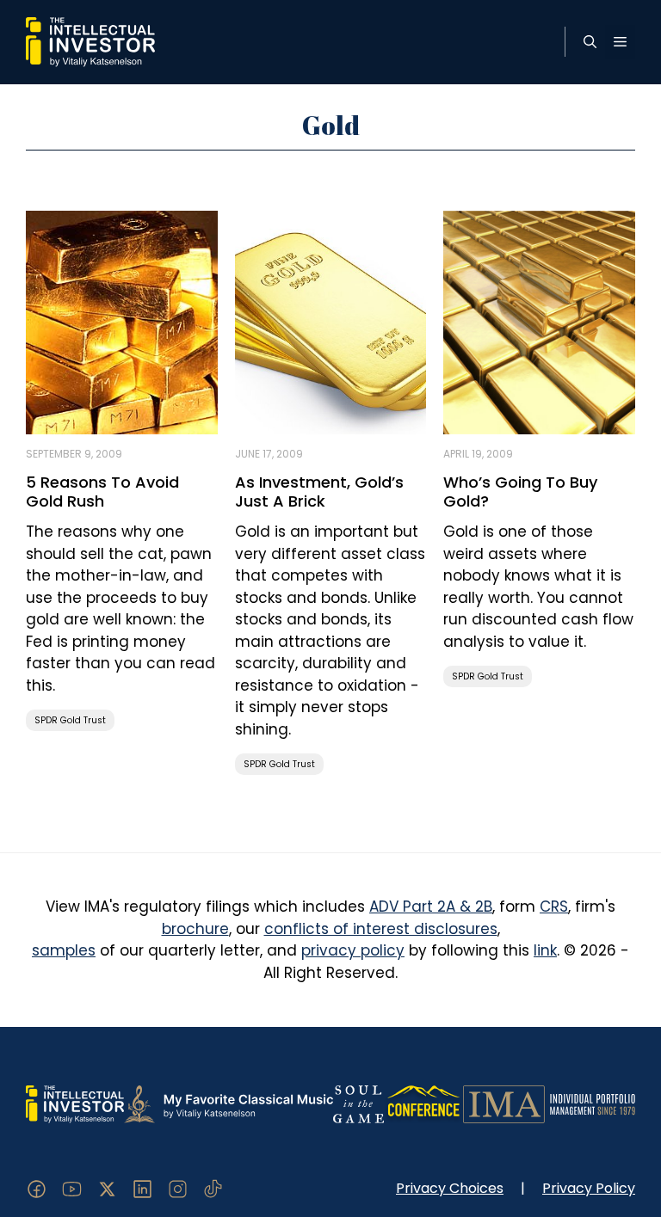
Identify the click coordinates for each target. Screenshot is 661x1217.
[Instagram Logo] (177, 1187)
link (545, 950)
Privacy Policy (588, 1188)
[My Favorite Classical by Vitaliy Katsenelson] (229, 1103)
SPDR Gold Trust (70, 720)
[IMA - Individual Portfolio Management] (549, 1103)
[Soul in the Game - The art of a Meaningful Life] (358, 1103)
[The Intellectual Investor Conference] (423, 1103)
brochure (195, 929)
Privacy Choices (449, 1188)
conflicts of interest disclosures (380, 929)
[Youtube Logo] (72, 1187)
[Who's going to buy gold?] (539, 320)
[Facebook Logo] (36, 1187)
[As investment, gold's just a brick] (331, 320)
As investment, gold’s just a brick (319, 491)
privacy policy (353, 950)
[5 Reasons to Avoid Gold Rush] (122, 320)
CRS (554, 906)
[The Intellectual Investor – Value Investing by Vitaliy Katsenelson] (90, 41)
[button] (590, 42)
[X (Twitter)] (107, 1187)
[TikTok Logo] (213, 1187)
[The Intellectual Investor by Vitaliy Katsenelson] (75, 1103)
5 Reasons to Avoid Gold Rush (102, 491)
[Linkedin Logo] (142, 1187)
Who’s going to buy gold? (520, 491)
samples (64, 950)
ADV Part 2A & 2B (430, 906)
